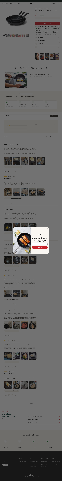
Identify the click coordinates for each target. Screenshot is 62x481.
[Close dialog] (47, 228)
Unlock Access (40, 247)
